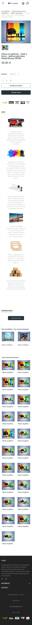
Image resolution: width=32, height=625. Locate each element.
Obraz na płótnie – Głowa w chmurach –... (8, 345)
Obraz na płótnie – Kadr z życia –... (8, 372)
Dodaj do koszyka (16, 85)
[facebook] (2, 579)
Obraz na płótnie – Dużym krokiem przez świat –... (24, 345)
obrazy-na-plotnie (18, 302)
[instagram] (6, 579)
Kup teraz (17, 92)
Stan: (14, 308)
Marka (11, 302)
